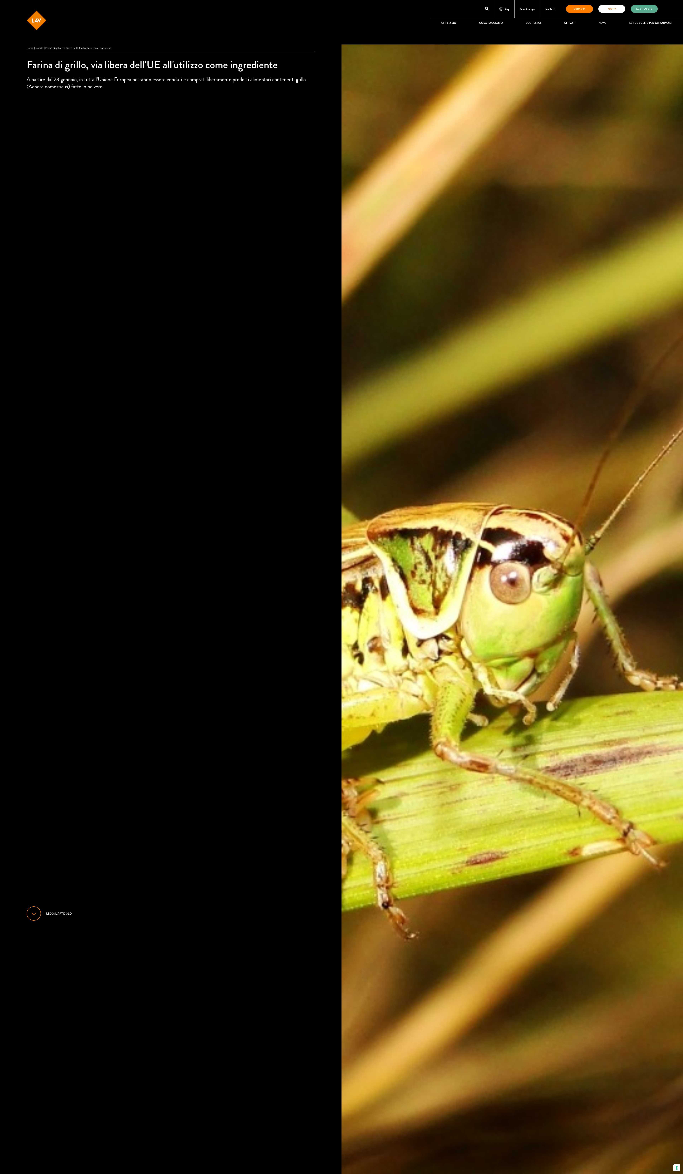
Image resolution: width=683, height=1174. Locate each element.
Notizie (39, 48)
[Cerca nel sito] (487, 9)
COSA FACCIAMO (491, 23)
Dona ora (579, 8)
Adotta (612, 8)
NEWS (602, 23)
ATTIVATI (570, 23)
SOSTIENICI (533, 23)
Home (30, 48)
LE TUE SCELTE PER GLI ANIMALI (650, 23)
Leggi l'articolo (59, 913)
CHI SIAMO (448, 23)
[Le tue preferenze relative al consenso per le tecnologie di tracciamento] (676, 1167)
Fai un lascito (644, 8)
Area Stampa (527, 8)
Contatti (550, 8)
